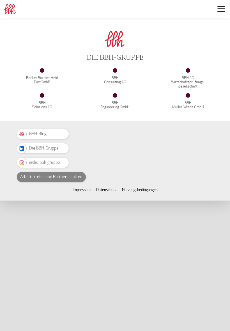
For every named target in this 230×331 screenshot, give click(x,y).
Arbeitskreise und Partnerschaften (51, 176)
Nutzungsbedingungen (140, 189)
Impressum (82, 189)
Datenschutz (106, 189)
